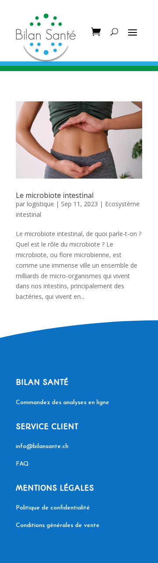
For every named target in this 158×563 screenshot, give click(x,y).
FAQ (22, 464)
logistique (40, 204)
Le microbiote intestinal (54, 195)
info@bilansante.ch (42, 446)
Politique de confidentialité (53, 508)
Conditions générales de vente (58, 525)
